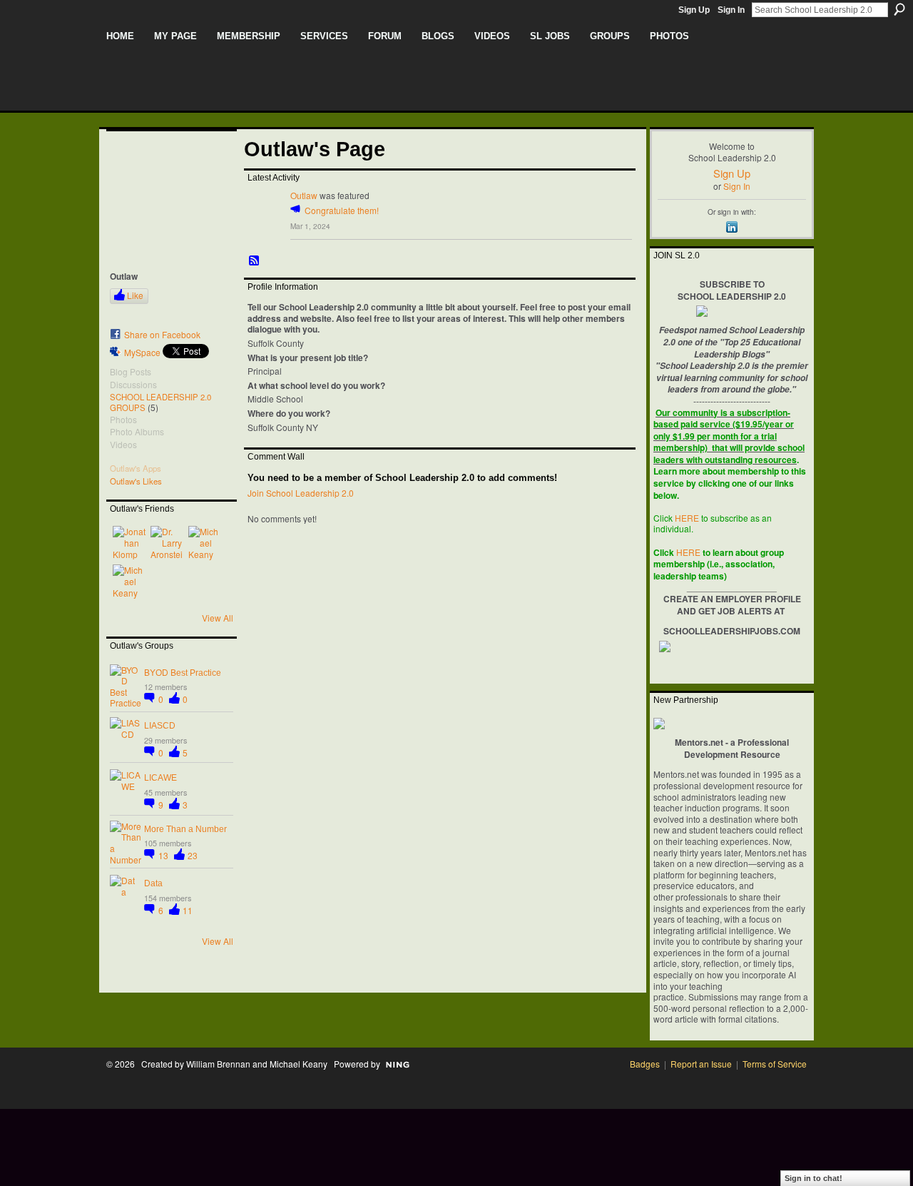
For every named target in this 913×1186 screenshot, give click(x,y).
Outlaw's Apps (135, 468)
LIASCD (159, 726)
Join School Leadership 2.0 (301, 493)
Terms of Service (775, 1064)
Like (135, 295)
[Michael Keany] (205, 543)
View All (217, 618)
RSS (254, 261)
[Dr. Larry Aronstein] (168, 543)
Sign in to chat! (813, 1178)
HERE (687, 518)
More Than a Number (185, 829)
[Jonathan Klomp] (130, 543)
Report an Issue (701, 1064)
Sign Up (694, 10)
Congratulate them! (342, 210)
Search (899, 9)
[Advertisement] (366, 1141)
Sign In (731, 10)
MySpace (142, 352)
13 (164, 855)
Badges (645, 1064)
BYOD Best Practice (182, 673)
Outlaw (303, 195)
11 (188, 910)
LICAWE (160, 778)
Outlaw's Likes (136, 481)
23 (193, 855)
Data (153, 883)
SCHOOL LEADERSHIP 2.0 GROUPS (160, 401)
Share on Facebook (162, 334)
